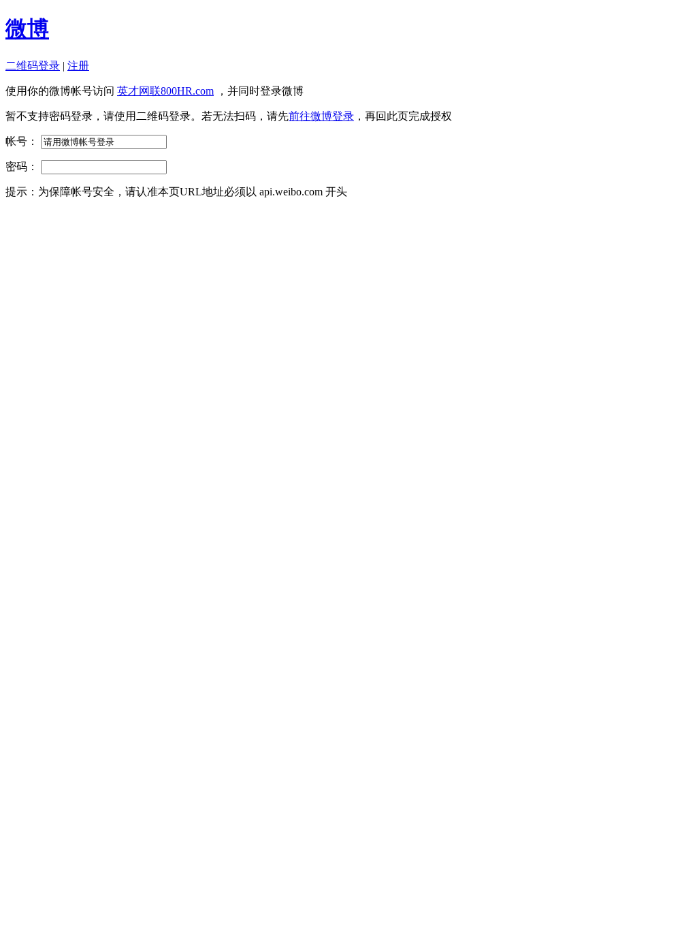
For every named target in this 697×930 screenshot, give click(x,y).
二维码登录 (32, 65)
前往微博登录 (321, 116)
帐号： (21, 141)
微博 (27, 28)
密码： (21, 166)
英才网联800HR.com (165, 91)
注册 (78, 65)
